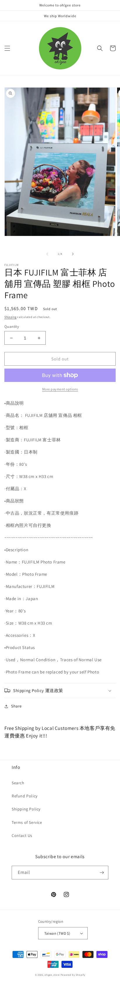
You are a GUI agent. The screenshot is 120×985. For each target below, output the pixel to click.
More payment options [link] (60, 389)
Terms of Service (27, 822)
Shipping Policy (26, 809)
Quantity (11, 326)
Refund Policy (25, 796)
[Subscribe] (101, 872)
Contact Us (22, 835)
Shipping (10, 317)
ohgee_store (52, 974)
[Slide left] (47, 254)
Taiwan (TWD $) (57, 933)
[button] (7, 48)
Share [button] (16, 706)
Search (18, 782)
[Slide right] (72, 254)
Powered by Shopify (73, 974)
